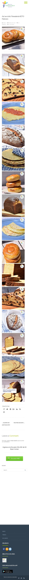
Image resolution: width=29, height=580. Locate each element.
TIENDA (4, 534)
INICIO (3, 531)
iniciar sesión (14, 440)
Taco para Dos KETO (19, 422)
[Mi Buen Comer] (8, 8)
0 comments (11, 24)
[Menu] (26, 1)
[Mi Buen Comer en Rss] (7, 549)
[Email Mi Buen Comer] (10, 549)
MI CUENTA (5, 538)
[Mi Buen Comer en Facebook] (3, 549)
